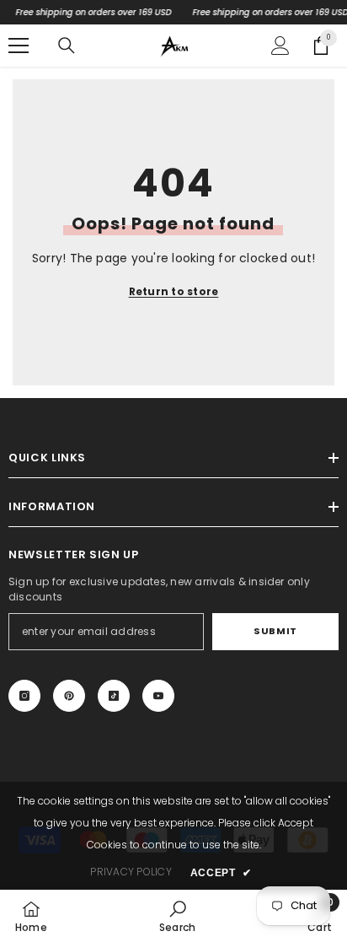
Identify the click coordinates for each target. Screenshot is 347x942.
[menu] (18, 45)
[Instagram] (24, 696)
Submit (275, 631)
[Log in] (280, 45)
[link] (177, 916)
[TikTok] (114, 696)
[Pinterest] (69, 696)
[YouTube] (158, 696)
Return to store (174, 291)
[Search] (66, 45)
